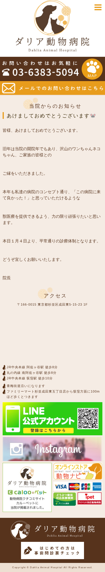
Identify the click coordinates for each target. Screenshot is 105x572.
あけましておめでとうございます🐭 (52, 116)
